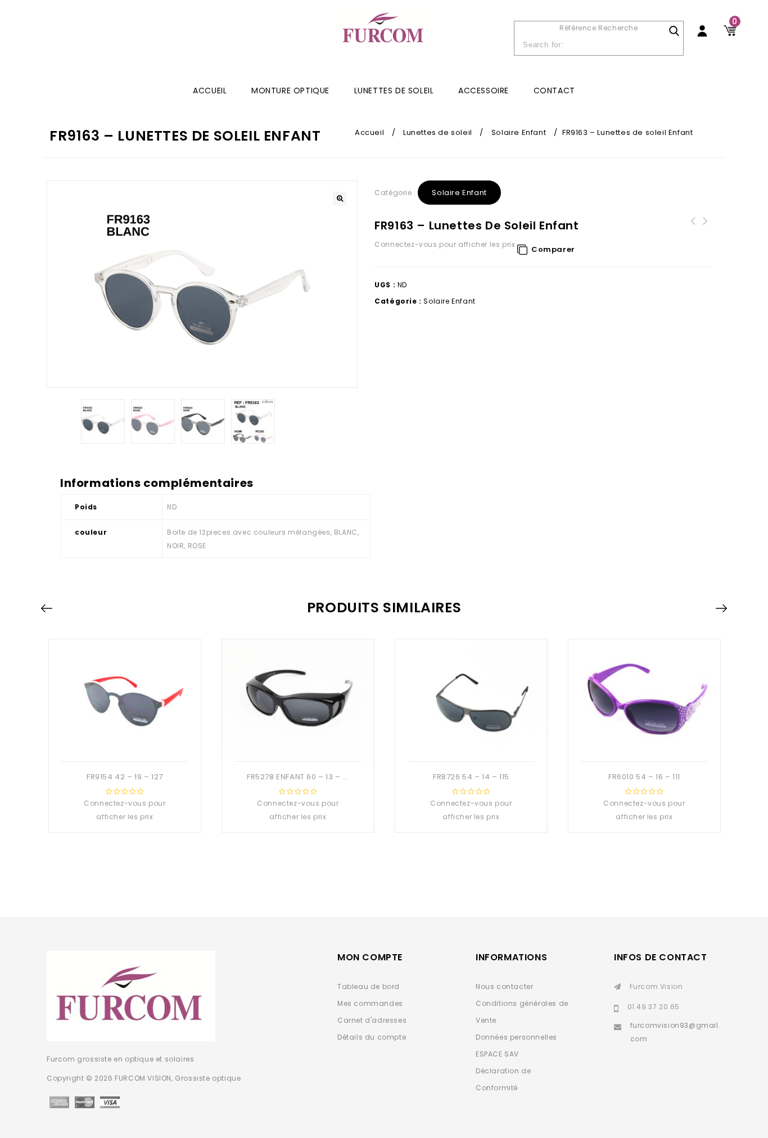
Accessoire (483, 90)
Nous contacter (504, 986)
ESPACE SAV (497, 1054)
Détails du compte (371, 1037)
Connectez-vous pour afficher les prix (444, 244)
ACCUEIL (210, 90)
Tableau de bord (368, 986)
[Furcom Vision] (384, 34)
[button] (339, 198)
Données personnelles (516, 1037)
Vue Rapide (123, 743)
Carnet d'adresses (371, 1020)
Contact (554, 90)
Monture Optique (290, 90)
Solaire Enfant (518, 132)
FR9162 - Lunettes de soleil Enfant (705, 227)
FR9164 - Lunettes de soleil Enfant (693, 227)
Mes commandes (370, 1003)
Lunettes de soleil (394, 90)
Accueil (369, 132)
